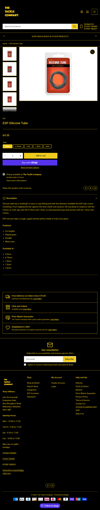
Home (5, 44)
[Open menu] (94, 12)
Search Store (32, 386)
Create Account (58, 383)
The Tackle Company (45, 495)
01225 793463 (9, 459)
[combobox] (40, 26)
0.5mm (7, 146)
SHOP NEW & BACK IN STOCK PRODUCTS (50, 36)
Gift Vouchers (33, 393)
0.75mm (18, 146)
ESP (4, 118)
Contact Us (80, 404)
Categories (31, 390)
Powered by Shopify (61, 495)
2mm (47, 146)
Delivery (79, 383)
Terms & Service (83, 400)
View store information (16, 180)
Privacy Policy (82, 397)
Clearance (31, 397)
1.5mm (37, 146)
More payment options (30, 168)
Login (53, 386)
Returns (79, 390)
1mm (28, 146)
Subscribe (69, 359)
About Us (80, 414)
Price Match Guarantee (85, 393)
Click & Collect (82, 386)
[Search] (74, 26)
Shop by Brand (33, 383)
